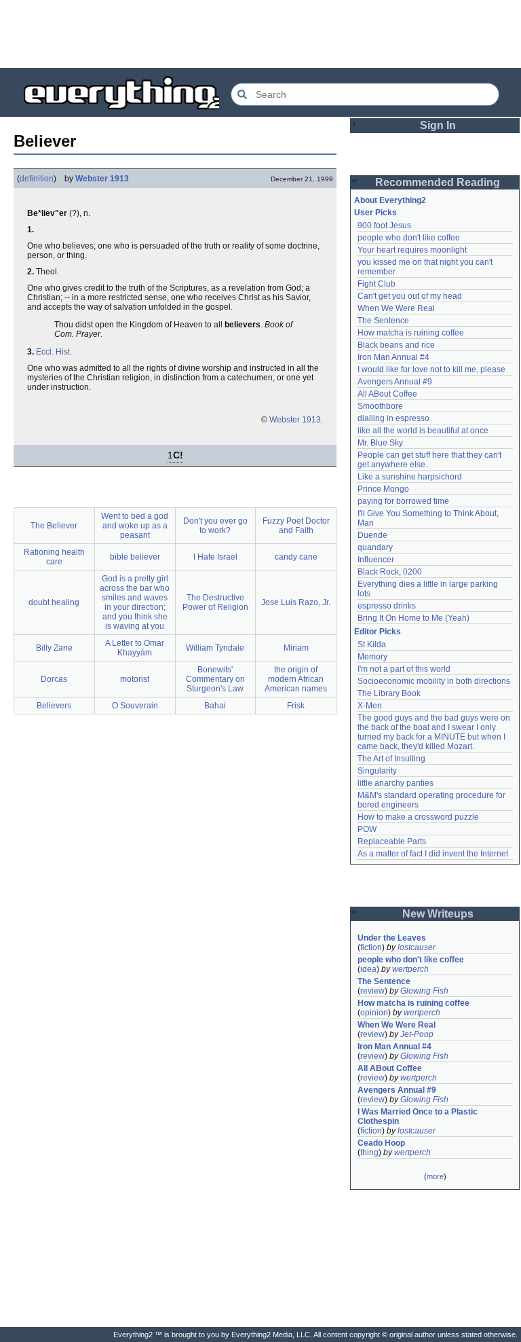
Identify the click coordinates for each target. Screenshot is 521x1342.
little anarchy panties (395, 783)
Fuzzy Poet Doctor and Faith (296, 525)
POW (367, 829)
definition (37, 178)
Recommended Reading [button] (437, 182)
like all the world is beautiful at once (423, 430)
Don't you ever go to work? (215, 525)
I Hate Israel (215, 557)
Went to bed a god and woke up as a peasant (134, 525)
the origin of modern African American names (296, 679)
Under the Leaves (392, 938)
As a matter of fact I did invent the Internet (433, 853)
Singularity (377, 771)
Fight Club (376, 284)
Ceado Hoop (381, 1143)
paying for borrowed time (403, 501)
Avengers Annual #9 (395, 381)
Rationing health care (54, 556)
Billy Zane (54, 648)
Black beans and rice (396, 345)
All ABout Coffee (387, 394)
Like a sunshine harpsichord (410, 477)
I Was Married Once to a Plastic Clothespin (419, 1116)
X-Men (370, 705)
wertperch (410, 969)
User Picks (375, 212)
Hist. (64, 352)
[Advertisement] (260, 34)
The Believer (54, 525)
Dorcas (54, 679)
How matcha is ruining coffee (411, 333)
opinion (374, 1012)
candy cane (296, 557)
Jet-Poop (416, 1034)
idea (368, 969)
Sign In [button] (438, 125)
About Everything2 (390, 200)
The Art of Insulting (391, 758)
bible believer (135, 557)
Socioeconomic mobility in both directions (434, 681)
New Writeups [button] (438, 914)
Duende (372, 535)
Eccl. (45, 352)
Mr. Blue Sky (380, 443)
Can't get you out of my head (410, 296)
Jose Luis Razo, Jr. (295, 602)
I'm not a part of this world (404, 669)
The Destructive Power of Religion (215, 602)
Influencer (376, 559)
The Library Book (389, 693)
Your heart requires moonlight (412, 250)
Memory (372, 656)
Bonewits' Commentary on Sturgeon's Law (215, 679)
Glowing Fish (424, 991)
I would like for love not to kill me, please (431, 369)
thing (369, 1152)
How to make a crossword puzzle (418, 817)
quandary (375, 547)
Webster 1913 (102, 178)
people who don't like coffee (409, 237)
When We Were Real (396, 308)
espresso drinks (387, 606)
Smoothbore (380, 406)
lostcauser (417, 947)
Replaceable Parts (392, 841)
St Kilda (372, 644)
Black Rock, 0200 (390, 572)
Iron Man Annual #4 (393, 357)
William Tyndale (215, 648)
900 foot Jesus (384, 225)
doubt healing (53, 602)
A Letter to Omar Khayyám (134, 647)
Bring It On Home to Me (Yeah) (413, 618)
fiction (371, 947)
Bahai (215, 705)
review (372, 991)
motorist (134, 679)
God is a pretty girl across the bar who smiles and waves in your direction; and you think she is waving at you (135, 602)
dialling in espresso (393, 418)
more (435, 1176)
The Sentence (383, 320)
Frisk (296, 705)
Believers (54, 705)
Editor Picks (377, 631)
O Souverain (135, 705)
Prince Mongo (383, 489)
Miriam (296, 648)
